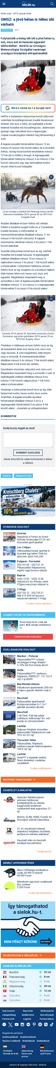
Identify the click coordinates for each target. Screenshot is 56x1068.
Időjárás (6, 475)
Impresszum (8, 1011)
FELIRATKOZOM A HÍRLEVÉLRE (21, 955)
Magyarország (23, 475)
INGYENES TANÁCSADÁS (17, 779)
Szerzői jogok (47, 1015)
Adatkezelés (28, 1015)
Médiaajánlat (47, 1011)
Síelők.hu (28, 3)
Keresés (52, 4)
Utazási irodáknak (11, 1041)
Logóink (27, 1019)
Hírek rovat (6, 13)
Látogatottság (9, 1015)
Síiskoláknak (28, 1041)
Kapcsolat (28, 1011)
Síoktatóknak (43, 1041)
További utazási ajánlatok (39, 603)
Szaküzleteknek (28, 1037)
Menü (4, 4)
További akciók (44, 851)
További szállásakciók (41, 768)
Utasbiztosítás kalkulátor (28, 636)
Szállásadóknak (10, 1037)
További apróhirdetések (40, 893)
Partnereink (8, 1019)
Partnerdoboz (47, 1019)
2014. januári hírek (22, 13)
